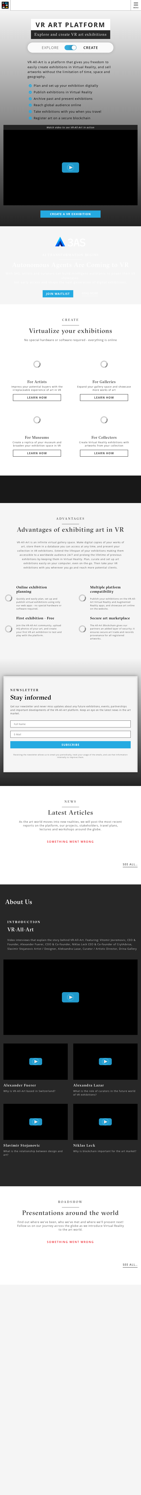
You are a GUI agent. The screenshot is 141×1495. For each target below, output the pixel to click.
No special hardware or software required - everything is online (70, 340)
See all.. (130, 864)
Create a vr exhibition (70, 214)
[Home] (5, 5)
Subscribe (71, 745)
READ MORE (90, 293)
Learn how (37, 397)
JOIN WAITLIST (58, 294)
